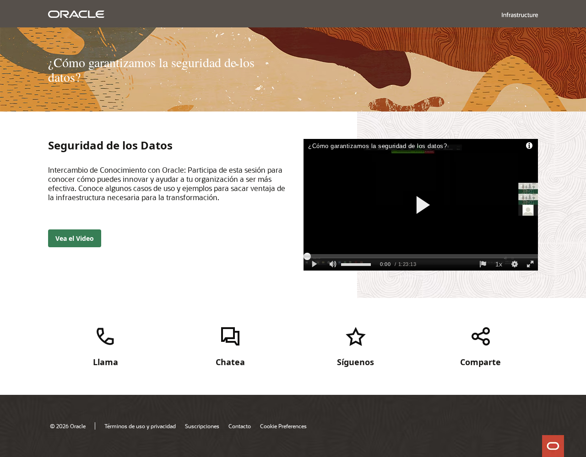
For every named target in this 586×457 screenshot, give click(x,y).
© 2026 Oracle (68, 426)
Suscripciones (202, 426)
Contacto (239, 426)
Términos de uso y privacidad (140, 426)
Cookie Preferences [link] (283, 426)
